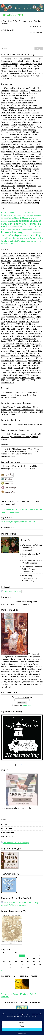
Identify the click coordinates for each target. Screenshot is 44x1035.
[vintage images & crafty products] (9, 892)
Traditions (17, 198)
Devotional (5, 122)
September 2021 (9, 285)
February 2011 (30, 365)
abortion (12, 213)
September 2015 (7, 326)
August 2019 (8, 297)
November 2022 (7, 275)
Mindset (15, 161)
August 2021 (23, 285)
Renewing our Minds (23, 183)
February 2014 (30, 339)
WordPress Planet (8, 397)
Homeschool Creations (20, 437)
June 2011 (28, 363)
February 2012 (7, 358)
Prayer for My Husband (21, 68)
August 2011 (8, 363)
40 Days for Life (9, 88)
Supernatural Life (24, 195)
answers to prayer (20, 212)
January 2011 (6, 368)
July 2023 (33, 268)
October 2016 (12, 317)
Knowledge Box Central (10, 469)
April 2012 (25, 356)
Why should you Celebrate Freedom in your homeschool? (32, 547)
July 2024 (17, 263)
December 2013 (20, 341)
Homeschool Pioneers (11, 149)
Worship (27, 203)
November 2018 (22, 302)
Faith (26, 127)
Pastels (36, 169)
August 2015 (21, 326)
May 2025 (25, 258)
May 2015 (11, 329)
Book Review (29, 213)
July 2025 (5, 258)
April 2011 (7, 365)
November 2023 (28, 266)
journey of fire (37, 233)
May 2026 (26, 253)
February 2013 (18, 348)
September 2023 (21, 268)
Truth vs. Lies (35, 198)
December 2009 (22, 375)
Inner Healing (37, 152)
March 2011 (18, 365)
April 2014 (7, 339)
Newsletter (33, 166)
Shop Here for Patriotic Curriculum (15, 76)
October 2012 (36, 351)
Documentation (9, 392)
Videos (4, 203)
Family (32, 127)
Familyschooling (7, 132)
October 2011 (21, 361)
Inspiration (7, 154)
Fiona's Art (5, 134)
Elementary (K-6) (26, 125)
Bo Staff (6, 100)
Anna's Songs (25, 91)
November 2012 (22, 351)
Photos (30, 171)
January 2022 (33, 280)
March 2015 (32, 329)
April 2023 (21, 270)
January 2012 (20, 358)
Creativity (13, 117)
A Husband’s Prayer (10, 59)
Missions (24, 161)
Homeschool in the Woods (23, 410)
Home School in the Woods (21, 454)
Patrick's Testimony (9, 171)
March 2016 (12, 322)
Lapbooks (15, 156)
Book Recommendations (21, 100)
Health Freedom (6, 229)
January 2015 (20, 331)
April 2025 (35, 258)
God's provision (16, 227)
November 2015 (13, 324)
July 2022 (18, 278)
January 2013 (31, 348)
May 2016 (31, 319)
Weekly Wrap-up (15, 203)
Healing (15, 144)
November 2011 (7, 361)
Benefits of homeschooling (11, 95)
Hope (38, 149)
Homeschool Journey (9, 64)
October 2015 (27, 324)
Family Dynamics (14, 130)
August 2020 (27, 290)
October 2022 (21, 275)
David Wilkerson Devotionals (14, 120)
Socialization (6, 191)
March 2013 (6, 348)
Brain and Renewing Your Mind (21, 103)
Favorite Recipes (22, 132)
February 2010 (8, 375)
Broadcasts (5, 105)
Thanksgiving (6, 198)
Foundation (5, 137)
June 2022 (28, 278)
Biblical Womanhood (23, 98)
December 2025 (7, 256)
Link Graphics (8, 66)
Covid (5, 117)
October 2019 (21, 295)
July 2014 (18, 336)
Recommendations (31, 178)
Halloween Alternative (35, 226)
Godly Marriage (14, 142)
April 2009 (31, 380)
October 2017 (36, 309)
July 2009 (11, 380)
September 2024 (33, 261)
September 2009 (27, 378)
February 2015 (7, 331)
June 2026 (16, 253)
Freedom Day (26, 137)
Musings (16, 164)
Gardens (9, 139)
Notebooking (6, 169)
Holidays (39, 147)
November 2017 (22, 309)
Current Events (25, 117)
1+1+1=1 (6, 434)
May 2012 (15, 356)
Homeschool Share (10, 466)
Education (5, 125)
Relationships (6, 181)
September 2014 (36, 334)
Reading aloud (16, 178)
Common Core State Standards (30, 115)
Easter (37, 122)
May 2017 (28, 312)
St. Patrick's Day (9, 195)
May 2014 (38, 336)
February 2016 (25, 322)
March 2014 (18, 339)
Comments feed (8, 832)
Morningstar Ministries (33, 424)
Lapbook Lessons (28, 469)
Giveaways (19, 139)
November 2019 (7, 295)
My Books (26, 164)
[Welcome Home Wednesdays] (22, 989)
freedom (5, 226)
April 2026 (36, 253)
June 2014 (28, 336)
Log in (4, 824)
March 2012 (36, 356)
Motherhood (35, 161)
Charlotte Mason (8, 113)
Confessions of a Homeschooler (24, 434)
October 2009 (12, 378)
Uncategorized (7, 200)
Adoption (14, 91)
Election (14, 125)
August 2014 (8, 336)
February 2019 (20, 300)
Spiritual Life (38, 193)
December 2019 (34, 292)
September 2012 (9, 353)
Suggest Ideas (30, 392)
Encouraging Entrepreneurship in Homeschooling (29, 578)
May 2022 (38, 278)
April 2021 (15, 287)
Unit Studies (19, 200)
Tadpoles (36, 195)
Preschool (14, 176)
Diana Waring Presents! (12, 407)
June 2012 (5, 356)
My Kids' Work (8, 166)
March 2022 (7, 280)
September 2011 (36, 361)
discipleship (23, 220)
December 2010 (20, 368)
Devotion (31, 120)
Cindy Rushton (22, 451)
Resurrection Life (8, 186)
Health (30, 144)
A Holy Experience (19, 449)
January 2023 (20, 273)
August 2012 (23, 353)
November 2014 (7, 334)
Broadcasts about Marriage (22, 215)
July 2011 (18, 363)
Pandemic (17, 169)
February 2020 (20, 292)
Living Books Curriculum (18, 412)
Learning (24, 156)
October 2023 (6, 268)
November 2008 (7, 383)
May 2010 (16, 373)
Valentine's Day (32, 200)
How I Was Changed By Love (31, 64)
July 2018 (34, 305)
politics (3, 238)
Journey (22, 154)
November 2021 (22, 283)
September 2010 (22, 370)
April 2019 (38, 297)
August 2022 (8, 278)
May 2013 (26, 346)
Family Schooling (29, 130)
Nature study (24, 235)
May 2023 (11, 270)
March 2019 (7, 300)
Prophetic (24, 176)
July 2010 (6, 373)
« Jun (3, 970)
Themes (18, 395)
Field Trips (35, 132)
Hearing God (15, 147)
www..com (22, 765)
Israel (15, 154)
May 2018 (5, 307)
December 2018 (7, 302)
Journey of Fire (34, 154)
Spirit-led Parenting (23, 193)
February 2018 (17, 307)
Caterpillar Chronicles (33, 108)
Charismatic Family (25, 110)
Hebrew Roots (28, 147)
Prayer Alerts (22, 173)
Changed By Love (9, 110)
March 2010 (37, 373)
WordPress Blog (29, 395)
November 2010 (35, 368)
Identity (10, 152)
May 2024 (27, 263)
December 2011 (33, 358)
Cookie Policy (32, 61)
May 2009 (21, 380)
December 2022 (33, 273)
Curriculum (37, 117)
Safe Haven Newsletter (22, 188)
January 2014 (6, 341)
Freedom (15, 137)
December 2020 (13, 290)
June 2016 (21, 319)
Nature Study (21, 166)
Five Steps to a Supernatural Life (24, 134)
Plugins (20, 392)
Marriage (16, 159)
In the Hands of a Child (28, 466)
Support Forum (7, 395)
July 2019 (18, 297)
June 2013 (16, 346)
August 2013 (36, 344)
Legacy (33, 156)
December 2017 (7, 309)
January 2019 (33, 300)
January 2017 (8, 314)
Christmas (11, 115)
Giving (28, 139)
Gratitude (27, 142)
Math (33, 159)
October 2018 (36, 302)
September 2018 (9, 305)
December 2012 (7, 351)
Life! (39, 156)
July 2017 (18, 312)
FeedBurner (27, 705)
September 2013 (22, 344)
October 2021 (36, 283)
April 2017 (38, 312)
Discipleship (16, 122)
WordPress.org (8, 836)
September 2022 (36, 275)
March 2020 (7, 292)
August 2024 (6, 263)
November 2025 (22, 256)
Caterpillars (37, 215)
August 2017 (8, 312)
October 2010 (8, 370)
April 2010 (26, 373)
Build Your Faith (16, 108)
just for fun (5, 156)
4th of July (21, 88)
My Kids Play (36, 164)
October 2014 (21, 334)
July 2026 (6, 253)
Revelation (21, 186)
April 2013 (36, 346)
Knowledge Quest (8, 456)
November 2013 (35, 341)
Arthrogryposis (14, 93)
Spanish (16, 191)
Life (8, 235)
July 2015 (32, 326)
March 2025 (6, 261)
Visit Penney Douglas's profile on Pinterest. (18, 522)
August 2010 (36, 370)
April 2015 (21, 329)
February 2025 (18, 261)
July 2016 (11, 319)
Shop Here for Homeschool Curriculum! (25, 73)
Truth (26, 198)
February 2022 (20, 280)
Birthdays (37, 98)
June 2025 (15, 258)
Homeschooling (28, 149)
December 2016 (21, 314)
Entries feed (7, 828)
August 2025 (36, 256)
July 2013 (6, 346)
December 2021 (7, 283)
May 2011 (38, 363)
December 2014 (33, 331)
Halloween (25, 226)
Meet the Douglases (23, 66)
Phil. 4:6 (22, 171)
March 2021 (26, 287)
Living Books (6, 159)
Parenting (27, 169)
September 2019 (36, 295)
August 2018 (23, 305)
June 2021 (5, 287)
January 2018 (30, 307)
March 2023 (32, 270)
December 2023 (13, 266)
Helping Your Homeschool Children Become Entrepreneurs (32, 569)
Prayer (12, 173)
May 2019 (28, 297)
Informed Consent (22, 152)
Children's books (23, 113)
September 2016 (27, 317)
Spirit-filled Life (27, 191)
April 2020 (38, 290)
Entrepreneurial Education (11, 127)
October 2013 (8, 344)
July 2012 (34, 353)
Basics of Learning (30, 93)
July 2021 (34, 285)
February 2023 (7, 273)
